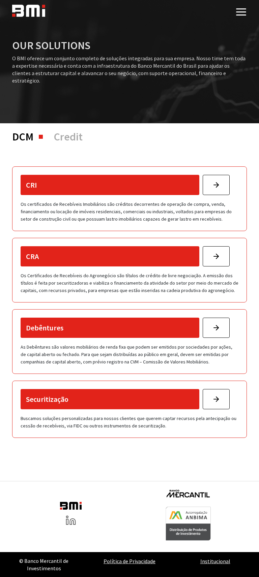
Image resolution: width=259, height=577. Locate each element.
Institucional (215, 561)
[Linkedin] (70, 522)
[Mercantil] (188, 495)
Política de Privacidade (129, 561)
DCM (22, 136)
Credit (68, 136)
